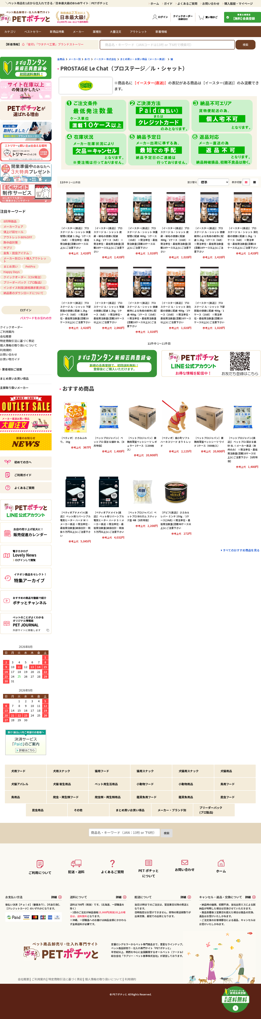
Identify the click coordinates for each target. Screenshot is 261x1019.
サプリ (7, 248)
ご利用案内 (39, 979)
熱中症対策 (10, 242)
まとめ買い (10, 266)
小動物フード (145, 784)
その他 (78, 810)
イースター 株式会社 (105, 59)
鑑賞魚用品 (186, 797)
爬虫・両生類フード (66, 797)
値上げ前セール (13, 232)
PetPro (30, 266)
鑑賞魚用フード (147, 797)
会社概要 (24, 979)
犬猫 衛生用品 (62, 784)
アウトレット (138, 32)
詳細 (54, 897)
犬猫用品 (226, 771)
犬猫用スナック (189, 771)
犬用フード (18, 771)
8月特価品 (10, 221)
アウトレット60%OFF (17, 237)
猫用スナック (145, 771)
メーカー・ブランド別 (172, 810)
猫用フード (102, 771)
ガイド (168, 3)
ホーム (154, 3)
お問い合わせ (210, 3)
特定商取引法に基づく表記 (65, 979)
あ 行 (87, 59)
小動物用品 (186, 784)
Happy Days (11, 272)
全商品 (61, 59)
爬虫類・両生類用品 (108, 797)
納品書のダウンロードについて (23, 293)
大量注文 (115, 32)
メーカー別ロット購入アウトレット (24, 259)
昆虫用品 (37, 810)
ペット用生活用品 (106, 784)
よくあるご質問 (187, 3)
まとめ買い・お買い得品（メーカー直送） (143, 59)
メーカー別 (75, 59)
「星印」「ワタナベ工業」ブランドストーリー (54, 44)
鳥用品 (15, 797)
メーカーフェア (13, 226)
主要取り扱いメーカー (14, 388)
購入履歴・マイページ (238, 3)
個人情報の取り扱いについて (104, 979)
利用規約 (130, 979)
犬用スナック (61, 771)
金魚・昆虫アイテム (16, 253)
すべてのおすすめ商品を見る (241, 550)
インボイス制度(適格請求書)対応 (24, 288)
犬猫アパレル (19, 784)
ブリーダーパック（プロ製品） (23, 282)
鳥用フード (227, 784)
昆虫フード (227, 797)
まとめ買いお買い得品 (14, 378)
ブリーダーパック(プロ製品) (210, 810)
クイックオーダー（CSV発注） (23, 277)
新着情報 (161, 32)
